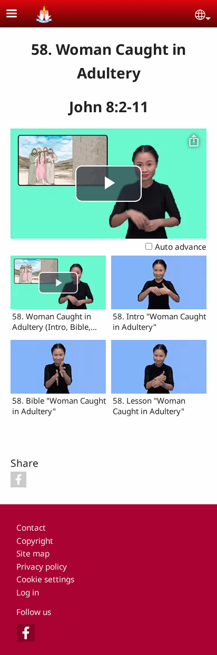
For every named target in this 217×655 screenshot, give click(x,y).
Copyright (34, 540)
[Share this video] (193, 141)
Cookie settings (45, 579)
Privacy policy (41, 566)
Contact (31, 527)
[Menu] (17, 14)
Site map (33, 553)
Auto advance (180, 246)
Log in (27, 592)
